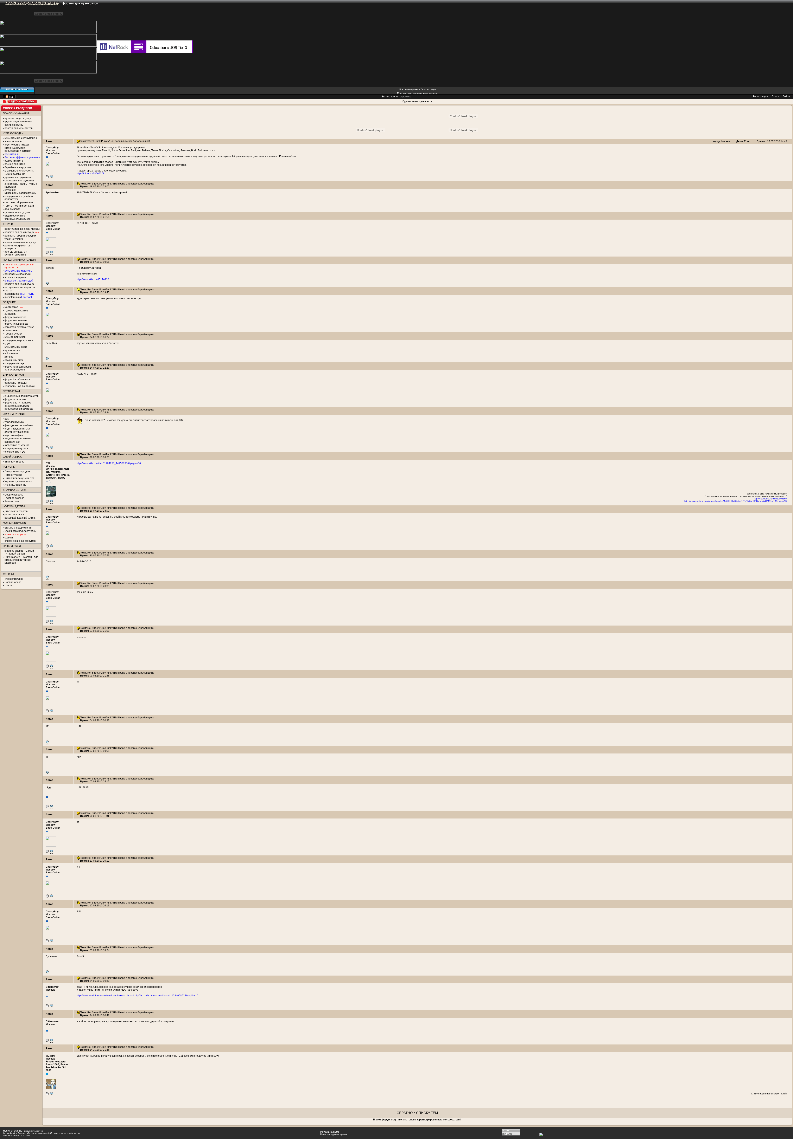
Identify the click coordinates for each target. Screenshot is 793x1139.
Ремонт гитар (12, 501)
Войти (786, 96)
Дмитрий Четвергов (16, 511)
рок (6, 418)
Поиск (775, 96)
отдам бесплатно (15, 215)
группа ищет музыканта (18, 121)
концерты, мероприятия (19, 340)
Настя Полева (13, 582)
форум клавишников (16, 323)
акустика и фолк (14, 435)
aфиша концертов (15, 277)
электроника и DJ (15, 451)
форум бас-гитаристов (18, 402)
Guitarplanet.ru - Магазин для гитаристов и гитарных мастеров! (21, 560)
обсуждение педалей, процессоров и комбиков (19, 407)
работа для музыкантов (18, 128)
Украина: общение (15, 484)
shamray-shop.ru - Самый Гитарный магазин (19, 552)
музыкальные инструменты (21, 138)
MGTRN (50, 1055)
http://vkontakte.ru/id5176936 (93, 279)
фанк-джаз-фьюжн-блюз (19, 425)
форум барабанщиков (17, 379)
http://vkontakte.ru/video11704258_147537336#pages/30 (109, 463)
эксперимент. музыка (17, 445)
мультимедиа (12, 350)
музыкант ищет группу (18, 118)
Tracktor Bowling (14, 578)
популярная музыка (16, 448)
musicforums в (18, 297)
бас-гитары (11, 154)
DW (48, 463)
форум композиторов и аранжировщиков (18, 368)
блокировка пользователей (20, 531)
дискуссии (10, 313)
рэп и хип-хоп (12, 441)
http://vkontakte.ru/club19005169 (770, 498)
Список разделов (17, 108)
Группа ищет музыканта (417, 101)
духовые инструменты (18, 177)
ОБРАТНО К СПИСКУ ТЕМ (417, 1113)
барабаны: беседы (16, 382)
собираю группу (14, 124)
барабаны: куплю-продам (19, 386)
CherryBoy (52, 147)
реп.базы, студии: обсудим (20, 235)
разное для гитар (15, 164)
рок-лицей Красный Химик (20, 517)
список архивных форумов (20, 540)
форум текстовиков (16, 320)
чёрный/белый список (17, 219)
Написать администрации (333, 1134)
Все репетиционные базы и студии (417, 89)
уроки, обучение (14, 239)
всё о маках (11, 353)
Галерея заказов (14, 498)
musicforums (19, 293)
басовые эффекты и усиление (22, 157)
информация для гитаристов (21, 396)
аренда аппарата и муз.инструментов (16, 253)
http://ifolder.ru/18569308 (90, 173)
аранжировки (12, 209)
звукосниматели (14, 160)
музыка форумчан (15, 337)
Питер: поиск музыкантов (19, 478)
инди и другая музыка (17, 428)
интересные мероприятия (20, 287)
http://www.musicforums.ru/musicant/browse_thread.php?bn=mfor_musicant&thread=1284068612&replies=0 (137, 995)
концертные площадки (18, 274)
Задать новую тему (20, 101)
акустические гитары (17, 144)
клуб (7, 343)
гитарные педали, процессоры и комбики (18, 149)
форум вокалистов (15, 317)
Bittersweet (52, 986)
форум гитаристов (15, 399)
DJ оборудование (15, 174)
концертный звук (14, 363)
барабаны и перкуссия (18, 167)
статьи (8, 290)
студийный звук (14, 360)
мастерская (11, 307)
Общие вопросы (14, 494)
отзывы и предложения (18, 527)
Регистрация (760, 96)
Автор (49, 141)
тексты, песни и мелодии (19, 205)
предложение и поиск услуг (21, 242)
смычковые (11, 330)
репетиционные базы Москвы (22, 228)
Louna (8, 585)
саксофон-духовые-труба (19, 327)
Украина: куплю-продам (18, 481)
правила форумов (15, 534)
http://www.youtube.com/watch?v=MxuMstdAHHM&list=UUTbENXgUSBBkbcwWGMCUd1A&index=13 (735, 501)
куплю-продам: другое (17, 212)
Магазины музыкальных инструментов (417, 93)
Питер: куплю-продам (17, 471)
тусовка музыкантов (16, 310)
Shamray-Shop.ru (14, 461)
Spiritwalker (53, 192)
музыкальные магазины (18, 270)
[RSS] (9, 97)
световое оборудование (19, 202)
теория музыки (13, 333)
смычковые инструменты (19, 180)
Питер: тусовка (13, 474)
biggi (48, 787)
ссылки (9, 537)
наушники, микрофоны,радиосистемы (20, 191)
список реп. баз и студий (19, 280)
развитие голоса (14, 514)
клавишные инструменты (19, 170)
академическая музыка (18, 438)
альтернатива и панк (17, 432)
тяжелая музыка (14, 422)
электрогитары (13, 141)
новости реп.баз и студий (19, 284)
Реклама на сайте (329, 1132)
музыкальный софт (16, 346)
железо (9, 356)
